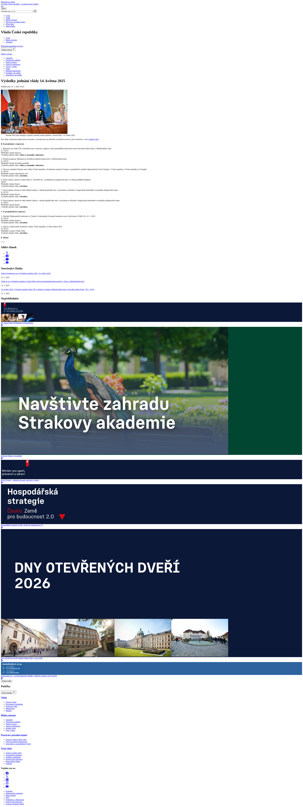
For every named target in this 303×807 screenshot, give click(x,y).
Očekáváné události (13, 60)
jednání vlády (94, 139)
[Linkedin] (7, 781)
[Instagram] (7, 784)
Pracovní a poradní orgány (15, 22)
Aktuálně (9, 720)
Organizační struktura (14, 755)
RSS (7, 798)
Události (9, 764)
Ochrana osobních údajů (15, 804)
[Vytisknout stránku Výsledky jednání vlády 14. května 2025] (7, 263)
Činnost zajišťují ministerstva (16, 742)
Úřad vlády (10, 24)
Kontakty (9, 791)
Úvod (8, 16)
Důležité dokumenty (13, 71)
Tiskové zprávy (11, 62)
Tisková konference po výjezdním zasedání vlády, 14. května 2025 (26, 273)
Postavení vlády (12, 706)
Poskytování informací (14, 759)
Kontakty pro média (13, 73)
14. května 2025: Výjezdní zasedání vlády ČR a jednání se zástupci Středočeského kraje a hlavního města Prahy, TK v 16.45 (47, 289)
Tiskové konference (13, 64)
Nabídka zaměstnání (13, 757)
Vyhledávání (5, 11)
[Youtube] (7, 787)
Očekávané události (13, 722)
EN (2, 6)
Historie (9, 711)
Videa (8, 69)
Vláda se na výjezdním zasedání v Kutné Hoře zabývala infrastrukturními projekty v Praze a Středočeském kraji (42, 281)
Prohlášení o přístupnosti (15, 800)
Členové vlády (11, 702)
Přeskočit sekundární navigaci (12, 46)
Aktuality (9, 58)
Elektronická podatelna (14, 793)
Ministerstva (10, 709)
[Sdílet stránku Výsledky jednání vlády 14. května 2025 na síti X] (7, 253)
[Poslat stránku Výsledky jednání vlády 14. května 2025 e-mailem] (7, 260)
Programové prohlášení (14, 704)
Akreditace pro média (14, 75)
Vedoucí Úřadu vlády (14, 753)
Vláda (8, 18)
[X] (7, 777)
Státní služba (10, 26)
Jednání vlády (11, 728)
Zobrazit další (6, 681)
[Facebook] (7, 774)
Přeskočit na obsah (8, 2)
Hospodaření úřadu (13, 761)
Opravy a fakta (11, 67)
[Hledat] (35, 11)
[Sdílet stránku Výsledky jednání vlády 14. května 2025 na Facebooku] (7, 257)
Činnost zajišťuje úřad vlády (16, 740)
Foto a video (10, 730)
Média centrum (11, 20)
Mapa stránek (11, 795)
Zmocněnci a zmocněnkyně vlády (18, 744)
